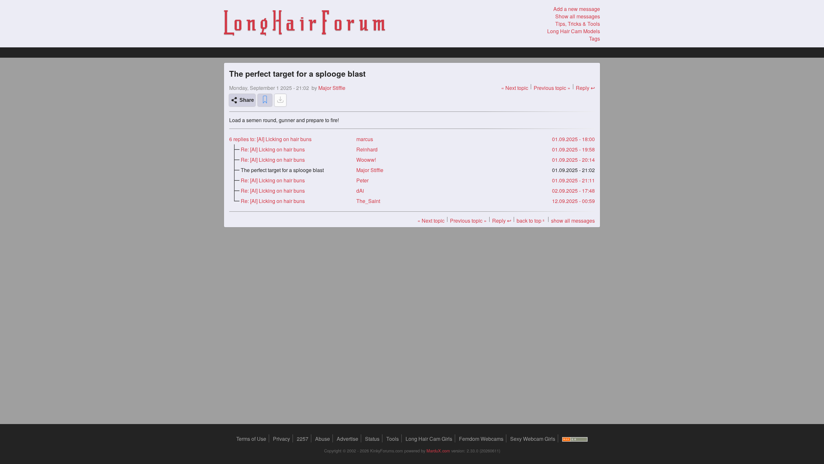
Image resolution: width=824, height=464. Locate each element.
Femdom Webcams (481, 438)
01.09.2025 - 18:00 (573, 139)
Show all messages (577, 16)
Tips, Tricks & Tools (577, 23)
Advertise (347, 438)
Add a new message (576, 9)
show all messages (573, 220)
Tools (392, 438)
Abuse (322, 438)
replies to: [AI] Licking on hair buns (270, 139)
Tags (594, 38)
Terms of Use (251, 438)
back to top (531, 220)
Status (372, 438)
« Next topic (514, 88)
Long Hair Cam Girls (429, 438)
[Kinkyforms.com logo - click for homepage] (304, 23)
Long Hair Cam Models (573, 31)
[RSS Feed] (575, 438)
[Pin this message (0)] (265, 100)
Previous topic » (552, 88)
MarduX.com (438, 451)
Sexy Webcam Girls (532, 438)
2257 (302, 438)
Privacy (281, 438)
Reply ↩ (585, 88)
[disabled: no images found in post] (280, 100)
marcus (364, 139)
